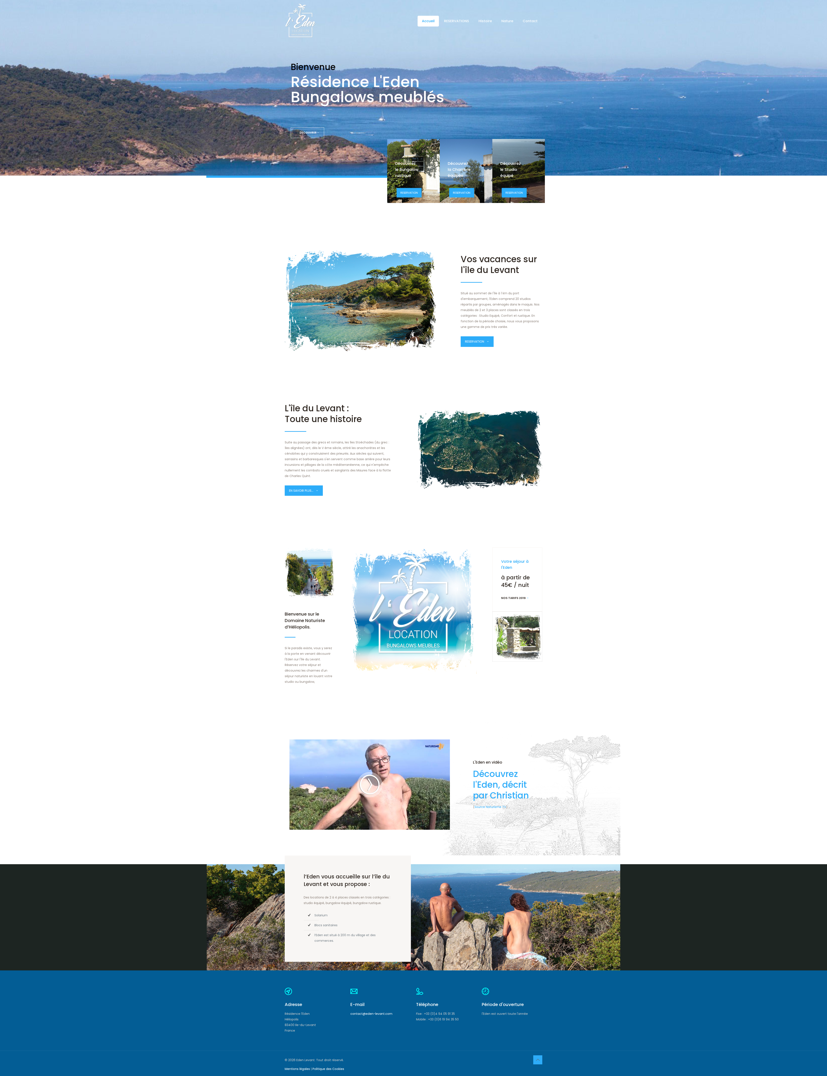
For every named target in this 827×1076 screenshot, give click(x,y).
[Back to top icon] (537, 1059)
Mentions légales (297, 1069)
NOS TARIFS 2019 (513, 598)
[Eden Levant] (300, 21)
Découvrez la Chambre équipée (459, 169)
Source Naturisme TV (490, 807)
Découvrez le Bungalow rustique (406, 169)
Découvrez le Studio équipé (510, 169)
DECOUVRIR (308, 133)
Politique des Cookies (328, 1069)
